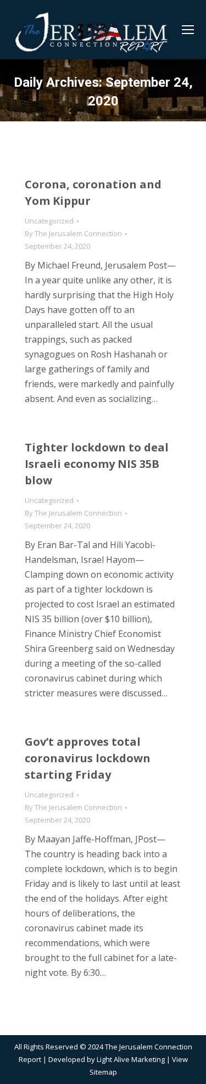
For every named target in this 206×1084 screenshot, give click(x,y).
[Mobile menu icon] (188, 30)
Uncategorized (49, 221)
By (73, 233)
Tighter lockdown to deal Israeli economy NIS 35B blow (97, 464)
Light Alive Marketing (131, 1059)
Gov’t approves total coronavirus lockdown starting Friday (88, 758)
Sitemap (103, 1072)
